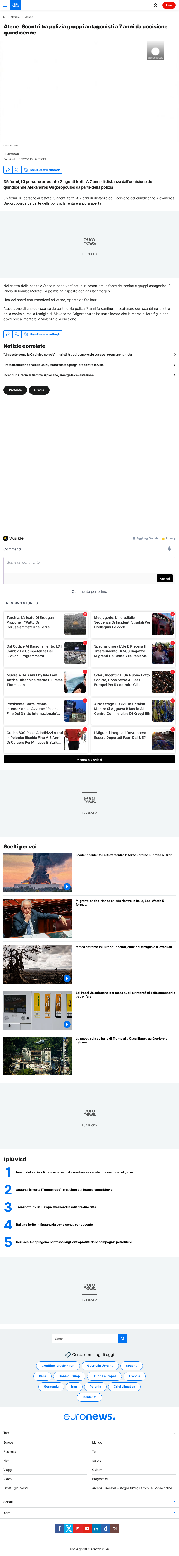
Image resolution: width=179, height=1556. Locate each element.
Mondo (28, 17)
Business (9, 1451)
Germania (51, 1386)
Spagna (131, 1365)
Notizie (15, 17)
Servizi (8, 1501)
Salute (96, 1460)
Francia (134, 1376)
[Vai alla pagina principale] (15, 5)
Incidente (89, 1397)
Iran (74, 1386)
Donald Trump (69, 1376)
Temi (6, 1432)
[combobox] (89, 1338)
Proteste (15, 390)
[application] (89, 91)
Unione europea (104, 1376)
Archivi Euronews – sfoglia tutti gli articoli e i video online (132, 1488)
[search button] (122, 1338)
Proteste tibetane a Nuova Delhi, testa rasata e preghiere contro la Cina (53, 365)
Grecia (39, 390)
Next (6, 1460)
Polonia (95, 1386)
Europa (8, 1442)
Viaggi (7, 1470)
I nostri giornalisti (15, 1488)
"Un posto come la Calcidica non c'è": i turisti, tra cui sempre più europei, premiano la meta (67, 354)
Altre (6, 1513)
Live (169, 5)
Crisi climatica (124, 1386)
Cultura (97, 1470)
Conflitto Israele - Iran (58, 1365)
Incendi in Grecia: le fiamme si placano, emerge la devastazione (48, 375)
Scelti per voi (19, 846)
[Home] (4, 16)
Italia (42, 1376)
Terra (96, 1451)
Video (7, 1479)
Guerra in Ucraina (100, 1365)
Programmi (100, 1479)
